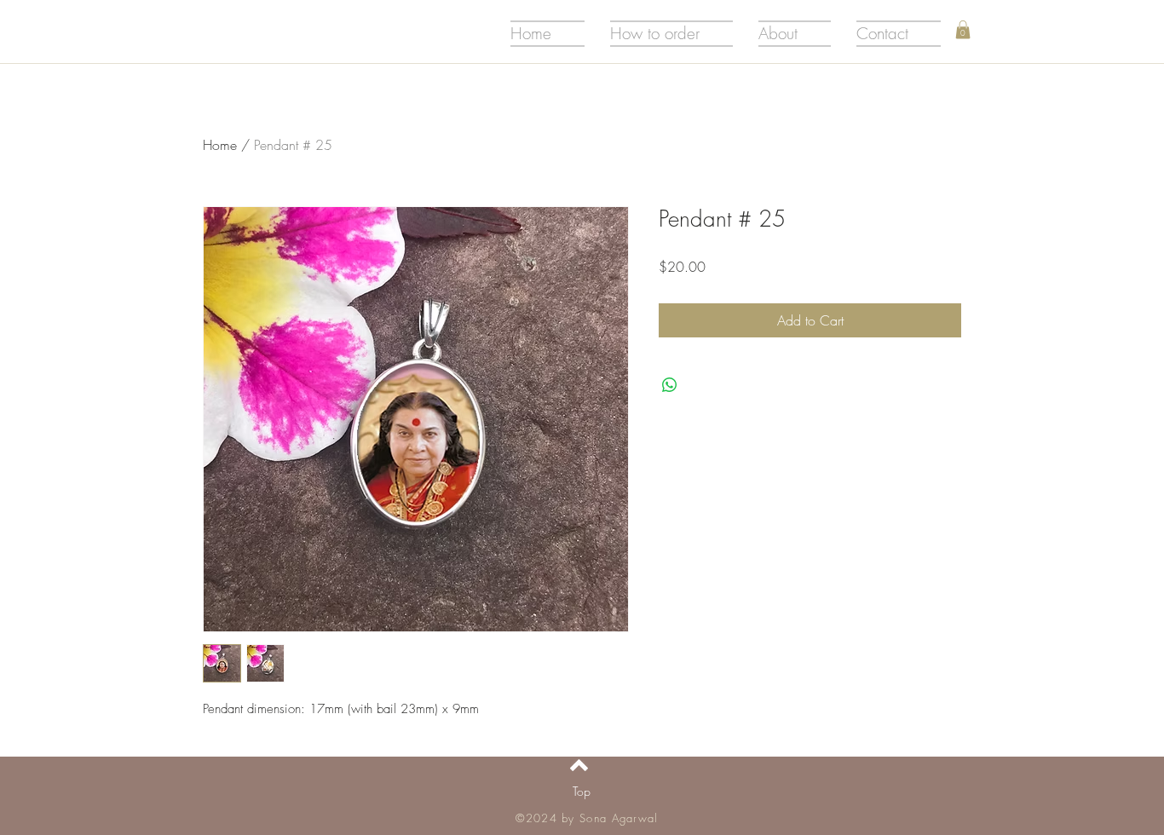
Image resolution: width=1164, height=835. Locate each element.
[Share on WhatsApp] (670, 385)
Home (220, 144)
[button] (963, 29)
